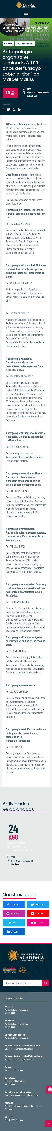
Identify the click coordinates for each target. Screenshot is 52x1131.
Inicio (5, 24)
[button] (49, 1089)
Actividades (14, 24)
